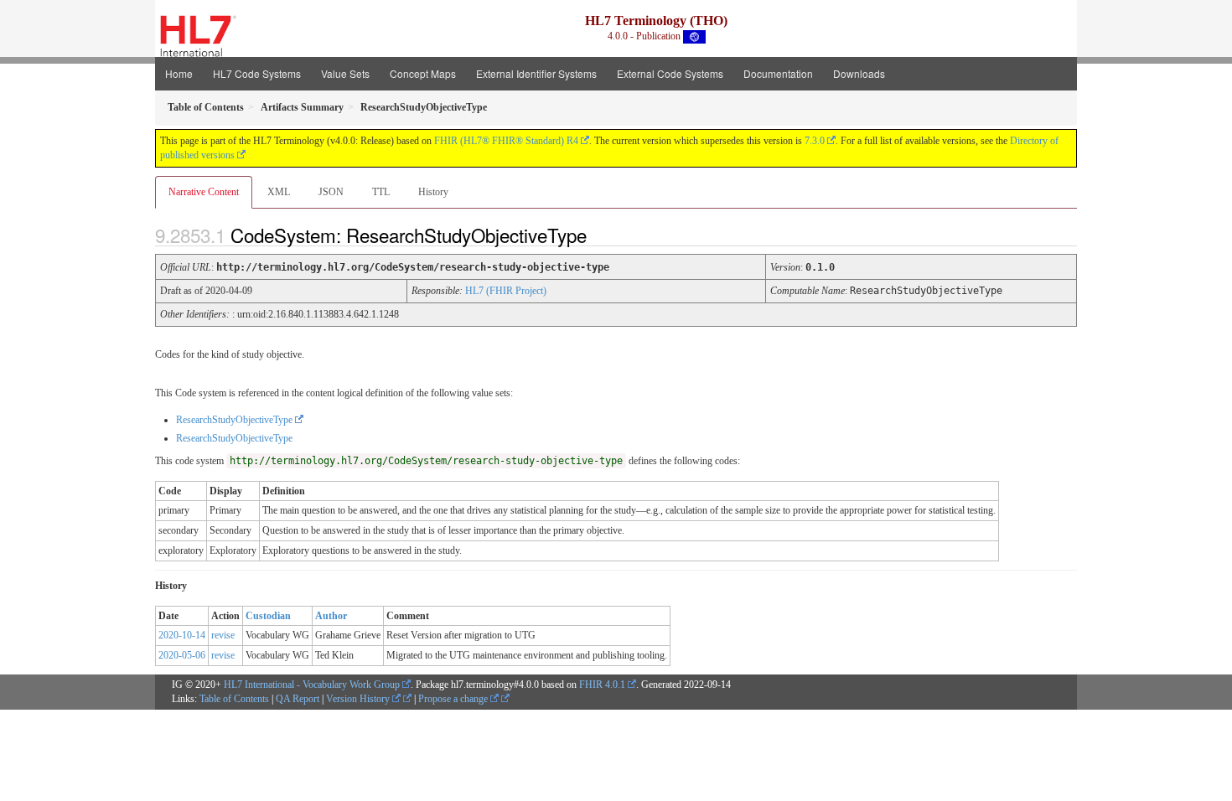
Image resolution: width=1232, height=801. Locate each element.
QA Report (297, 699)
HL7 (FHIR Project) (505, 291)
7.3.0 (815, 141)
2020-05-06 (181, 655)
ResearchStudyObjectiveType (234, 420)
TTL (381, 192)
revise (223, 635)
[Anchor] (601, 234)
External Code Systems (670, 73)
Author (331, 616)
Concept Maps (423, 73)
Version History (359, 699)
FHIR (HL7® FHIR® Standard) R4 (506, 141)
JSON (331, 192)
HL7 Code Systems (257, 73)
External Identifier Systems (536, 73)
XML (278, 192)
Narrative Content (203, 192)
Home (179, 73)
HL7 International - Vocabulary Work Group (312, 684)
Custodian (268, 616)
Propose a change (454, 699)
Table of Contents (234, 699)
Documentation (778, 73)
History (433, 192)
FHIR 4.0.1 (602, 684)
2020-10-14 (181, 635)
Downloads (859, 73)
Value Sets (345, 73)
